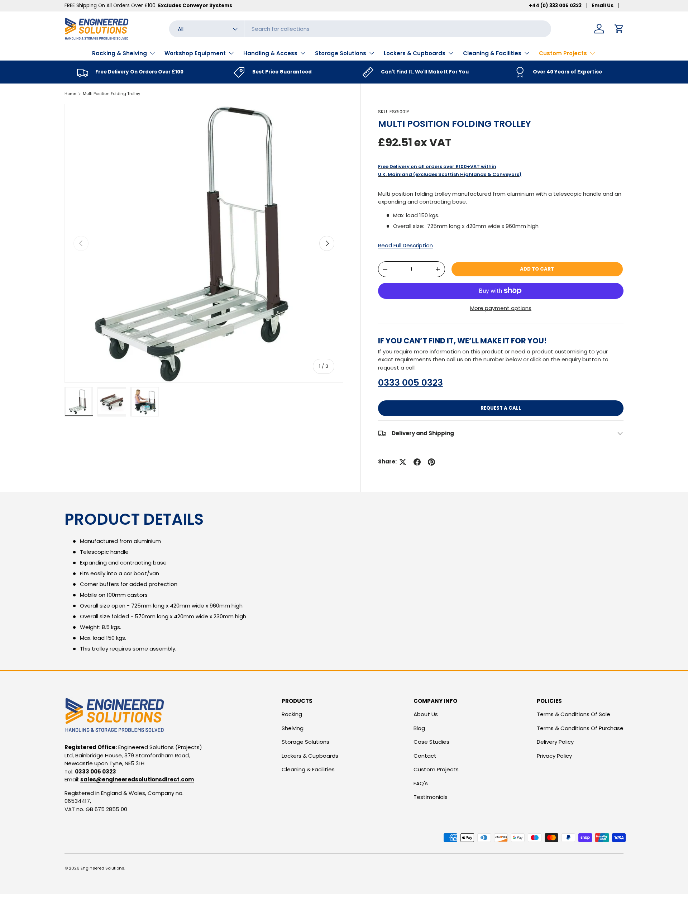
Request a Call (501, 408)
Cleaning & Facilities (492, 53)
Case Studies (431, 742)
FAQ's (421, 783)
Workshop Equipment (195, 53)
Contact (425, 755)
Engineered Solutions (102, 868)
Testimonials (431, 797)
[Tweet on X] (403, 462)
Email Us (602, 5)
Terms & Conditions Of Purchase (580, 728)
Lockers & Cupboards (414, 53)
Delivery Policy (555, 742)
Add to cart (537, 269)
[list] (204, 243)
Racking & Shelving (119, 53)
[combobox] (360, 28)
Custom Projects (563, 53)
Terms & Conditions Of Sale (573, 714)
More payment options (500, 308)
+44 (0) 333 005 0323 (555, 5)
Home (70, 93)
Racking (292, 714)
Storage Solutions (340, 53)
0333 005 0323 (410, 382)
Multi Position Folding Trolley (111, 93)
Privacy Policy (554, 755)
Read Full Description (405, 245)
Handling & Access (270, 53)
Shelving (293, 728)
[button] (619, 29)
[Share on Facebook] (417, 462)
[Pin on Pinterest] (431, 462)
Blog (419, 728)
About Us (426, 714)
